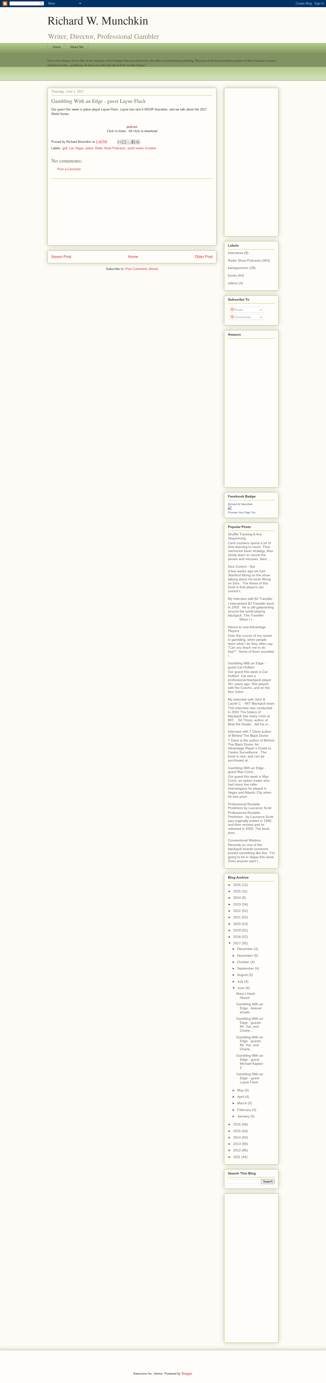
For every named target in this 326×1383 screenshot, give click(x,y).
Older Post (204, 257)
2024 (237, 898)
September (246, 968)
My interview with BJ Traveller (250, 599)
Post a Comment (69, 169)
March (242, 1103)
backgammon (238, 268)
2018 (237, 937)
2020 (237, 924)
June (241, 988)
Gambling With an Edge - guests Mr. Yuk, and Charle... (249, 1024)
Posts (238, 310)
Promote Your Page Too (241, 512)
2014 (237, 1137)
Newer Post (61, 257)
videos (233, 283)
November (245, 955)
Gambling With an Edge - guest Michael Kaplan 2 (249, 1061)
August (243, 975)
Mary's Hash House (245, 996)
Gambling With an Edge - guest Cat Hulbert (247, 665)
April (241, 1097)
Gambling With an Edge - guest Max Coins (247, 770)
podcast (131, 127)
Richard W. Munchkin (97, 20)
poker (89, 148)
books (232, 275)
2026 (237, 885)
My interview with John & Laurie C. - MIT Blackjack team (251, 701)
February (244, 1110)
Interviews (235, 253)
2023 (237, 904)
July (240, 981)
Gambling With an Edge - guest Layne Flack (249, 1078)
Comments (242, 317)
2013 (237, 1144)
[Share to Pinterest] (137, 141)
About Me (77, 47)
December (245, 949)
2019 (237, 930)
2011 (237, 1157)
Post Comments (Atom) (141, 269)
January (243, 1116)
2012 (237, 1150)
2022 (237, 911)
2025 (237, 891)
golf (64, 148)
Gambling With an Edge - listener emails (249, 1008)
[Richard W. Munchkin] (230, 508)
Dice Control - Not (241, 566)
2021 (237, 917)
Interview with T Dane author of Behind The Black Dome (249, 733)
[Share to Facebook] (133, 141)
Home (57, 47)
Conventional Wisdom (244, 840)
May (241, 1090)
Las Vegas (76, 148)
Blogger (187, 1373)
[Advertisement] (132, 212)
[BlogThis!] (124, 141)
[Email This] (119, 141)
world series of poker (141, 148)
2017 (237, 943)
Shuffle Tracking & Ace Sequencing (245, 536)
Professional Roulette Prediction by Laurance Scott (249, 806)
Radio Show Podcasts (110, 148)
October (243, 962)
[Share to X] (128, 141)
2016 (237, 1124)
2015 (237, 1131)
